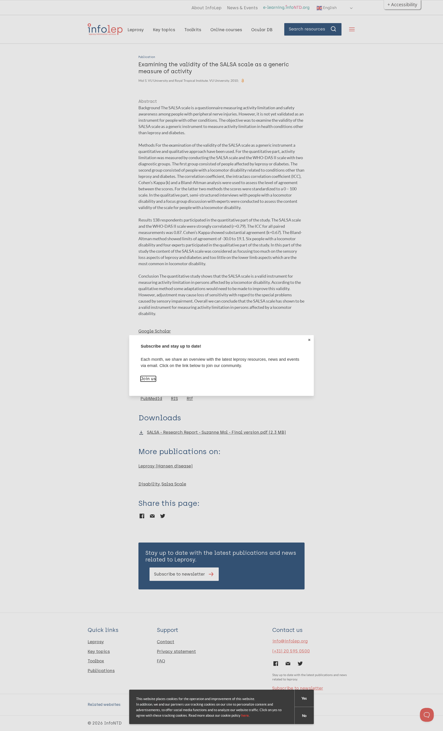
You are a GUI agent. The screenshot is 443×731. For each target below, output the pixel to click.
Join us (148, 378)
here (245, 715)
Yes (304, 698)
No (304, 716)
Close (309, 339)
